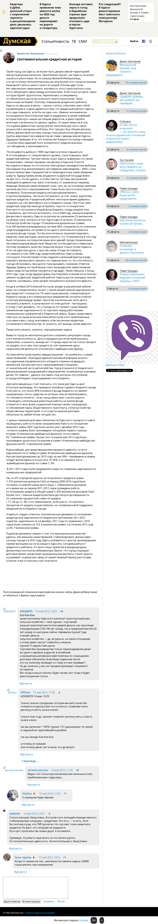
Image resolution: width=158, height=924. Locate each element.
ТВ (74, 41)
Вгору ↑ (62, 901)
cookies (83, 920)
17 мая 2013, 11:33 (44, 692)
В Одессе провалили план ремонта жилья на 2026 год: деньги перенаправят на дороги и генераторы (50, 16)
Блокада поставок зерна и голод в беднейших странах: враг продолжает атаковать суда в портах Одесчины (81, 16)
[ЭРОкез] (12, 692)
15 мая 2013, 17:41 (50, 793)
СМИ (83, 41)
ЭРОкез (25, 692)
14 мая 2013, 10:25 (46, 611)
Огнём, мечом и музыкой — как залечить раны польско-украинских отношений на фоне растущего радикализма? (126, 133)
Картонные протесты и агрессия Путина (133, 222)
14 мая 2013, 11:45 (62, 770)
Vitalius (27, 793)
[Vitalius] (13, 800)
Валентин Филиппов (30, 53)
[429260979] (9, 611)
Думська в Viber (115, 365)
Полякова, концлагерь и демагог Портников (131, 249)
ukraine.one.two (38, 770)
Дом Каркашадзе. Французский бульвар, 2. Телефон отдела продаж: (139, 12)
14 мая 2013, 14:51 (34, 813)
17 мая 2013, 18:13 (49, 857)
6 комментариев (137, 149)
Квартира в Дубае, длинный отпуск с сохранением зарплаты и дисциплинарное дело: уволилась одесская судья (22, 16)
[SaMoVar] (4, 811)
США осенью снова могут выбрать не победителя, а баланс (133, 167)
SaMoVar (14, 813)
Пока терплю (23, 857)
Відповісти (25, 683)
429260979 (26, 611)
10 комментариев (136, 82)
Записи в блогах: (116, 53)
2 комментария (137, 206)
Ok (94, 920)
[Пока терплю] (7, 860)
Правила (48, 901)
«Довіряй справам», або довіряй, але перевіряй (131, 100)
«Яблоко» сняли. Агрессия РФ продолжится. (129, 195)
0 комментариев (137, 111)
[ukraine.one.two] (13, 770)
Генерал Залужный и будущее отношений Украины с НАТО (132, 277)
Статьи (48, 41)
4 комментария (137, 288)
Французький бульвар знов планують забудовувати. (121, 70)
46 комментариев (136, 260)
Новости (61, 41)
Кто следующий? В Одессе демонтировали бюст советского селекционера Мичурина (110, 12)
